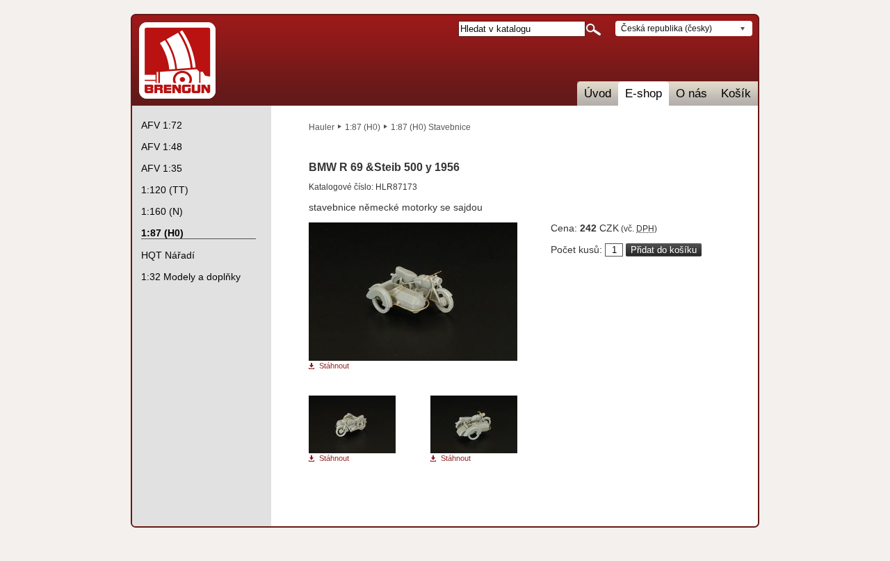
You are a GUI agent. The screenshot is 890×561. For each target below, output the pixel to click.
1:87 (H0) (362, 127)
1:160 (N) (162, 211)
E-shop (643, 93)
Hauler (321, 127)
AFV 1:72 (161, 125)
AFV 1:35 (161, 168)
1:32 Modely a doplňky (191, 276)
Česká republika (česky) (666, 28)
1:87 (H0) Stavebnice (431, 127)
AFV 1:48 (161, 146)
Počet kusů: (576, 249)
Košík (736, 93)
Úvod (597, 93)
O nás (691, 93)
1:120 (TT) (164, 189)
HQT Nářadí (168, 255)
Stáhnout (334, 366)
